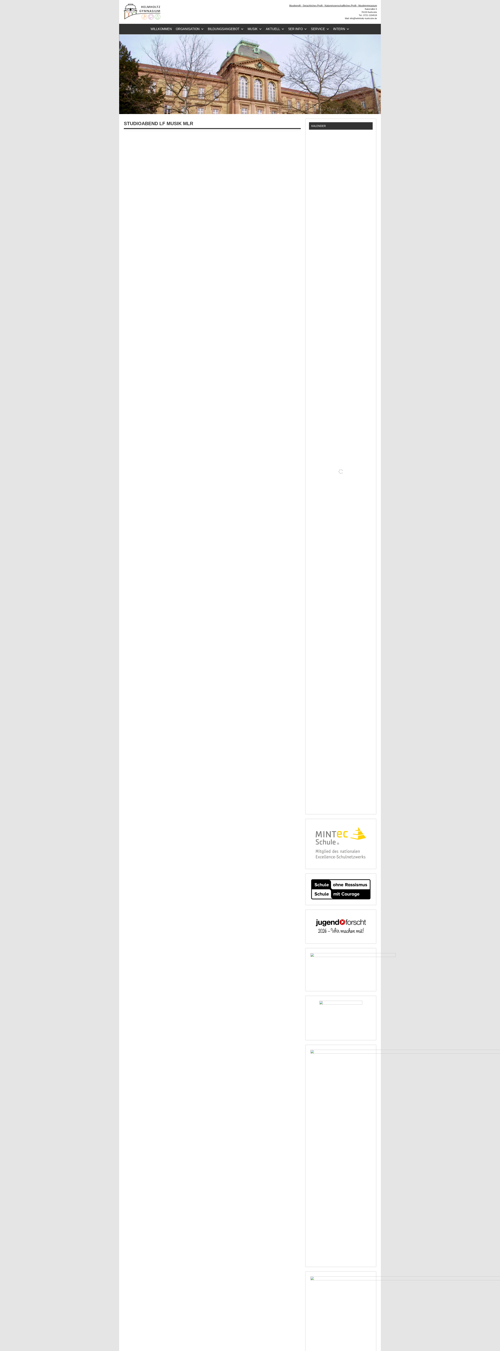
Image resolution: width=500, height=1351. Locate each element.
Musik (253, 29)
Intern (339, 29)
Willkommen (161, 29)
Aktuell (273, 29)
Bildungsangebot (223, 29)
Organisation (188, 29)
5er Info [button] (295, 29)
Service (318, 29)
